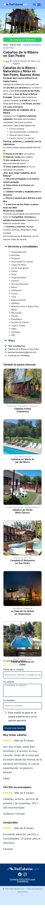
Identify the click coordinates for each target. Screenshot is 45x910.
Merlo (21, 457)
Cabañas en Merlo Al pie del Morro (22, 460)
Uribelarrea (34, 406)
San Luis (28, 457)
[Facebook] (19, 874)
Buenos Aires (12, 406)
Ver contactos (16, 346)
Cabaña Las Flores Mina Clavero (22, 511)
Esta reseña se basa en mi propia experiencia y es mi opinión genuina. (22, 716)
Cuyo (16, 457)
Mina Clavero (18, 507)
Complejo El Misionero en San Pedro (22, 561)
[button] (34, 4)
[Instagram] (25, 874)
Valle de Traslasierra (32, 507)
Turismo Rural (23, 406)
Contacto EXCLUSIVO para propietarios (22, 880)
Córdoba (9, 507)
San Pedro (28, 558)
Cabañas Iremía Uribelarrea (22, 410)
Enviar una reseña (14, 728)
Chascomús (28, 608)
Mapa (11, 340)
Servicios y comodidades (23, 246)
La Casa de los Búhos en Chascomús (22, 612)
